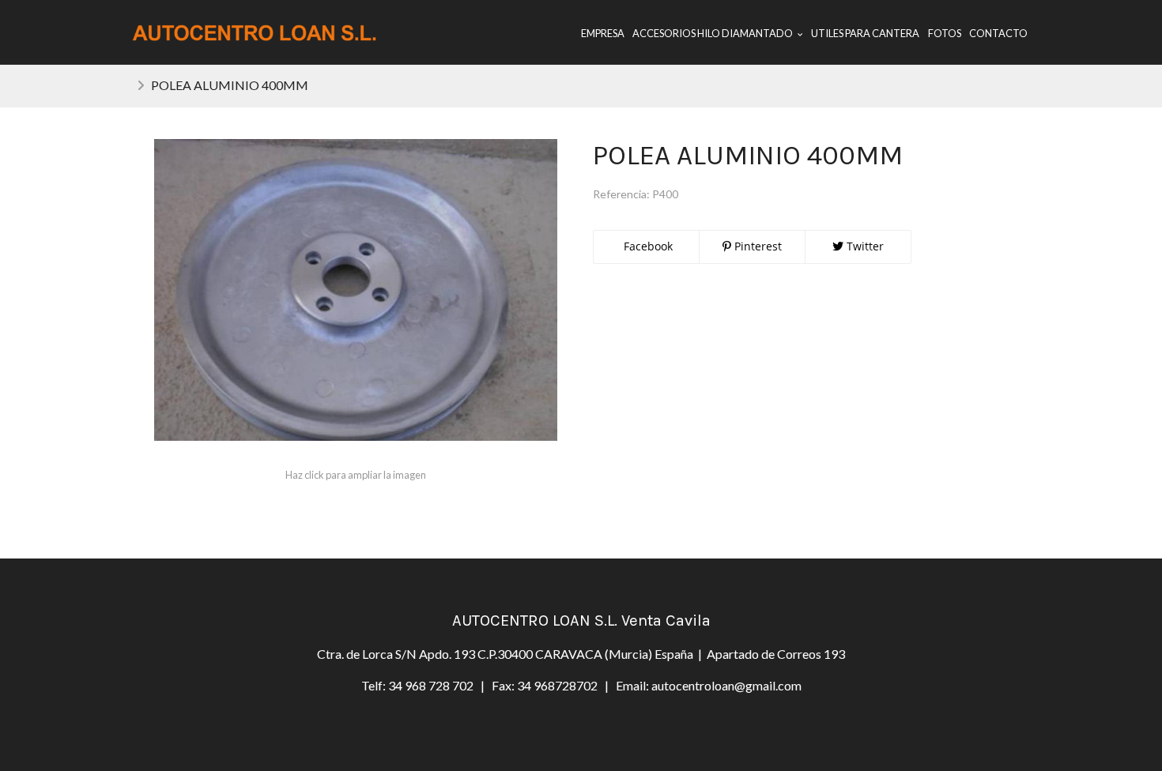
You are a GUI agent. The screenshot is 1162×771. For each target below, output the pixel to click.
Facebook (647, 246)
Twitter (863, 246)
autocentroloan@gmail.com (726, 685)
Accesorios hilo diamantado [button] (713, 33)
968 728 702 (439, 685)
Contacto (998, 33)
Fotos (944, 33)
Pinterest (756, 246)
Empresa (602, 33)
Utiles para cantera (865, 33)
